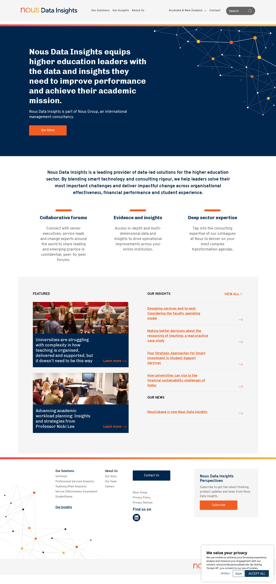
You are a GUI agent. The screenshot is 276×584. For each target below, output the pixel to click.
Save (238, 573)
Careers (109, 486)
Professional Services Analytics (74, 481)
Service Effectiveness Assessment (76, 492)
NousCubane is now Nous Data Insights (177, 412)
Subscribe (218, 505)
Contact (214, 10)
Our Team (111, 481)
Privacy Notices (142, 503)
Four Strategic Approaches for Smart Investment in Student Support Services (176, 358)
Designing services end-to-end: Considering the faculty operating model (173, 314)
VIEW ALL (231, 294)
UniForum (61, 476)
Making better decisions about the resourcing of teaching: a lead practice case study (177, 336)
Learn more (112, 361)
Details (225, 573)
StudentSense (63, 497)
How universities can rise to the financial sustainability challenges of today (176, 381)
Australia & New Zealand (185, 10)
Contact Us (151, 475)
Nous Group (140, 492)
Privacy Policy (142, 498)
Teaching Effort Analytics (71, 486)
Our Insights (120, 10)
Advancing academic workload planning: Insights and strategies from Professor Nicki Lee (63, 418)
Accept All (257, 573)
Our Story (48, 130)
